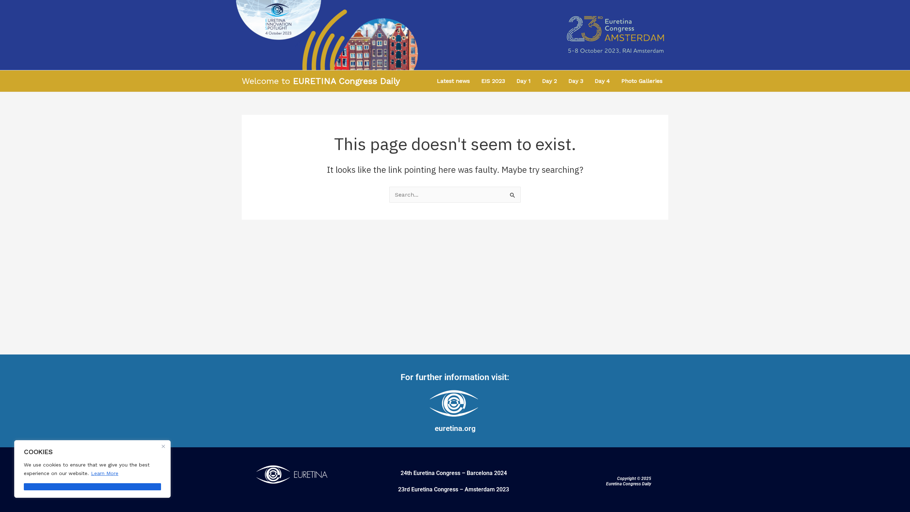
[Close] (163, 446)
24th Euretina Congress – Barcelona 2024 (454, 473)
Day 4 (602, 81)
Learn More (104, 473)
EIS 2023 (493, 81)
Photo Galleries (642, 81)
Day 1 (523, 81)
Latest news (453, 81)
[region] (92, 469)
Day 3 (575, 81)
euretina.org (455, 428)
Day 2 (549, 81)
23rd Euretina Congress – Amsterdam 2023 (453, 489)
